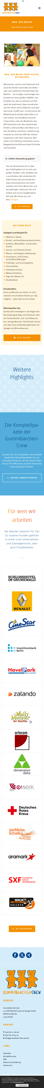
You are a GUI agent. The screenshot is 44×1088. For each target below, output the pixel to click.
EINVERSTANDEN (22, 1085)
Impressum (7, 1065)
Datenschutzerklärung (12, 1062)
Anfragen (14, 199)
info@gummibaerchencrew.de (17, 1038)
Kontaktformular (9, 1056)
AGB (5, 1059)
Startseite (7, 1053)
